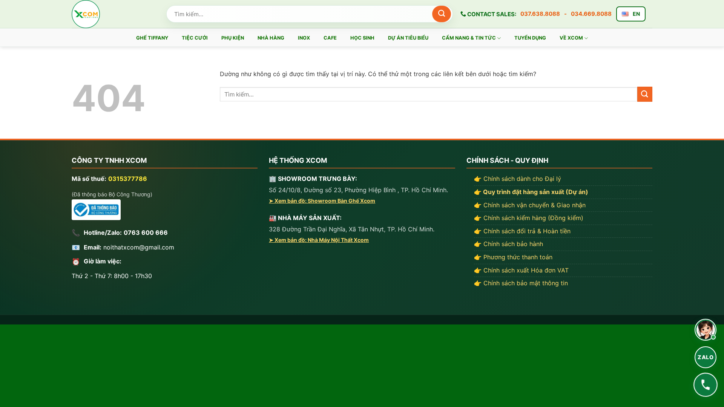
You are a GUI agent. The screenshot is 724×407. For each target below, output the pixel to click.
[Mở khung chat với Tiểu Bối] (705, 330)
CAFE (330, 38)
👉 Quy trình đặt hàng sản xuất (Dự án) (531, 192)
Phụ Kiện (232, 38)
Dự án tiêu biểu (408, 38)
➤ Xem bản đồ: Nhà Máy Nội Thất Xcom (319, 240)
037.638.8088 (540, 14)
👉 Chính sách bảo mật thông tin (521, 283)
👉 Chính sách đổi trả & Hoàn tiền (522, 231)
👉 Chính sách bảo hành (508, 244)
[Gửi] (441, 14)
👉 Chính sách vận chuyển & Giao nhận (530, 205)
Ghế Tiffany (152, 38)
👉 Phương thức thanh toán (513, 257)
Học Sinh (362, 38)
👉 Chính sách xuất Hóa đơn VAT (521, 270)
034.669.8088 (591, 14)
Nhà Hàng (271, 38)
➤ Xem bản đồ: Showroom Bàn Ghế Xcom (322, 200)
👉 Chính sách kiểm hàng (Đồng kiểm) (528, 218)
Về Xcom (571, 38)
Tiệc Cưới (195, 38)
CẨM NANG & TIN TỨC (469, 38)
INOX (304, 38)
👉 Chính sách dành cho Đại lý (517, 178)
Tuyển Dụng (530, 38)
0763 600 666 (146, 232)
